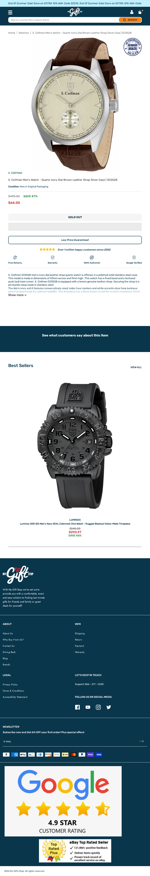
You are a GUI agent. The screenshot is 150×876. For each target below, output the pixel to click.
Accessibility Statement (15, 697)
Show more (16, 295)
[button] (75, 227)
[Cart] (140, 12)
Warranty (80, 652)
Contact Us (8, 646)
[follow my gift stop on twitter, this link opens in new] (108, 708)
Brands (6, 664)
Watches (24, 32)
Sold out (75, 217)
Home (11, 32)
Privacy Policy (10, 684)
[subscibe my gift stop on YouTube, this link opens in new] (87, 708)
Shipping (80, 633)
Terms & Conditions (13, 690)
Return (78, 639)
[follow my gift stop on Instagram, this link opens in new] (98, 708)
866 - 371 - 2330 (94, 684)
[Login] (132, 12)
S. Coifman (15, 173)
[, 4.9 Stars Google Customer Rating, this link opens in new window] (63, 801)
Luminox (75, 519)
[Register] (141, 741)
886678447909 (60, 304)
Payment (79, 646)
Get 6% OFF (34, 732)
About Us (8, 633)
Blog (5, 658)
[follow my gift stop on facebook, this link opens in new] (77, 708)
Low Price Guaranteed (75, 240)
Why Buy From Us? (13, 639)
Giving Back (9, 652)
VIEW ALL (136, 367)
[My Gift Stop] (18, 567)
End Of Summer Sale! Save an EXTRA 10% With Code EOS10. (43, 3)
